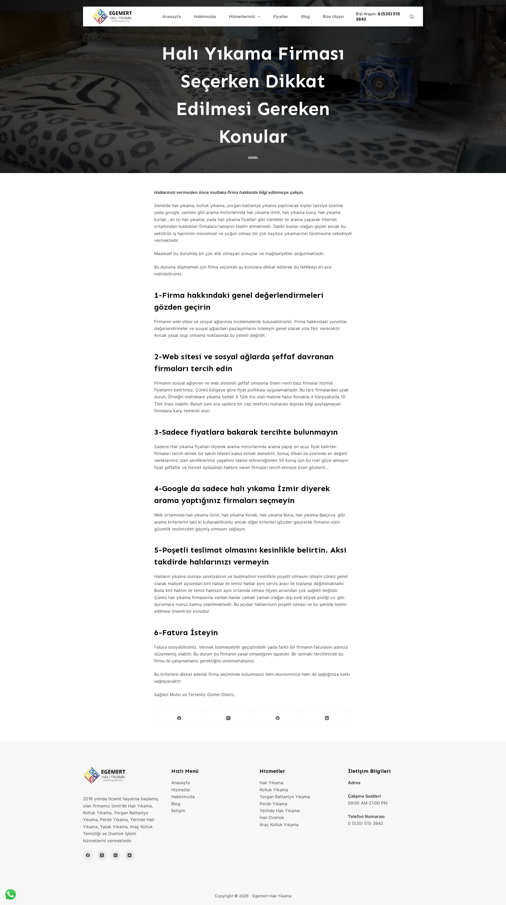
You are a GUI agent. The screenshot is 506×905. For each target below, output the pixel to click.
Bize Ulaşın (333, 16)
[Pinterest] (278, 718)
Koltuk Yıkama (274, 789)
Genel (253, 158)
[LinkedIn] (327, 718)
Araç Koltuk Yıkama (279, 824)
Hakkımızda (205, 16)
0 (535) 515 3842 (365, 823)
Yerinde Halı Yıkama (280, 810)
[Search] (412, 16)
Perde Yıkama (273, 803)
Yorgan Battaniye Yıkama (285, 796)
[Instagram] (116, 855)
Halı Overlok (272, 817)
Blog (305, 16)
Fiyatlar (280, 16)
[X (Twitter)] (228, 718)
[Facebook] (179, 718)
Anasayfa (171, 16)
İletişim (178, 810)
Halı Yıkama (271, 782)
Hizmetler (181, 789)
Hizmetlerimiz (242, 16)
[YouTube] (130, 855)
